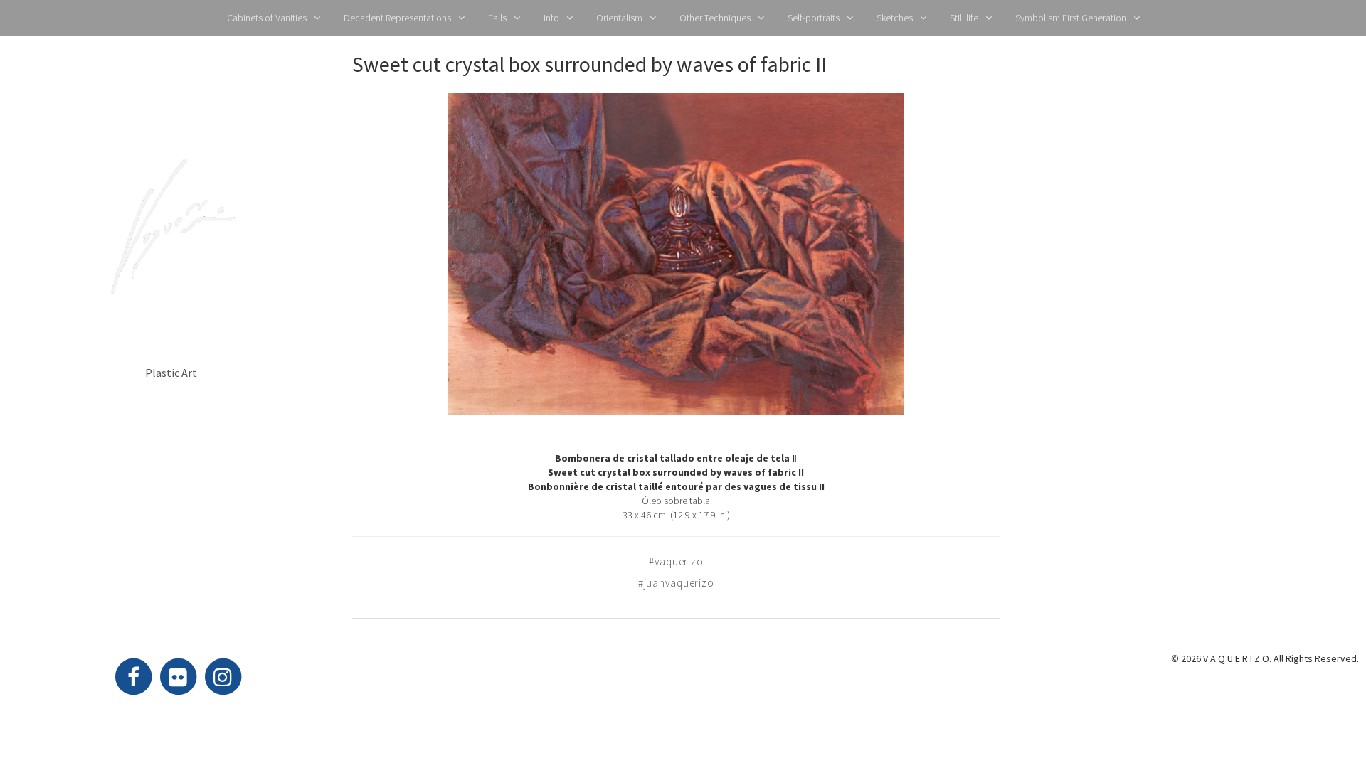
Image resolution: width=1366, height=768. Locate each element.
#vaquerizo (676, 561)
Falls (497, 17)
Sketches (895, 17)
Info (551, 17)
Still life (964, 17)
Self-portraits (814, 17)
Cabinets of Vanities (267, 17)
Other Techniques (715, 17)
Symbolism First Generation (1070, 17)
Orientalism (619, 17)
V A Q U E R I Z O (171, 331)
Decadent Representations (397, 17)
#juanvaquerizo (676, 583)
